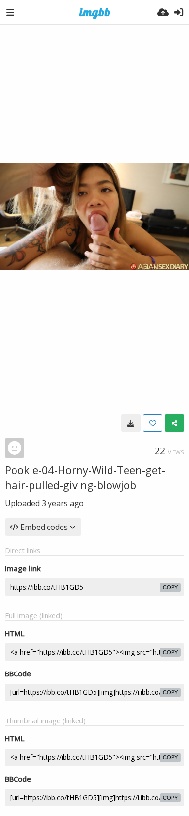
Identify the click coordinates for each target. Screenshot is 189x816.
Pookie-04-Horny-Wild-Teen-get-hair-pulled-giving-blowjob (85, 477)
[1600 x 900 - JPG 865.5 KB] (131, 423)
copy (170, 587)
